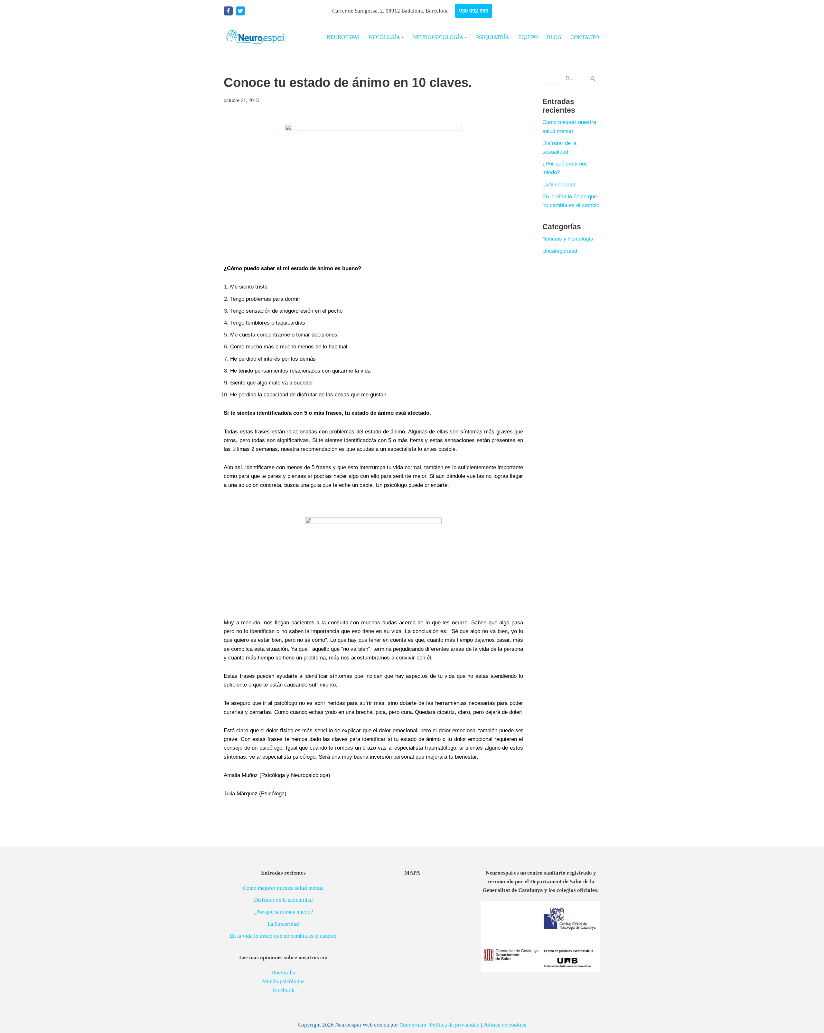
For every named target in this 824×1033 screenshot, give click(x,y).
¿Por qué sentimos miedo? (283, 912)
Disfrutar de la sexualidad (283, 900)
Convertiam (412, 1025)
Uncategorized (559, 251)
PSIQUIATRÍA (492, 37)
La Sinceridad (558, 185)
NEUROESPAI (343, 37)
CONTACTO (584, 37)
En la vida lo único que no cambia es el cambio (283, 936)
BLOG (554, 37)
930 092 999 (473, 11)
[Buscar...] (551, 78)
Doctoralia (283, 973)
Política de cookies (504, 1025)
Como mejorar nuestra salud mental (283, 888)
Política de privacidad (455, 1025)
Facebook (283, 990)
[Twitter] (240, 10)
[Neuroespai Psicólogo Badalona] (256, 37)
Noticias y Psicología (567, 239)
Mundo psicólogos (283, 981)
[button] (403, 37)
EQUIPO (528, 37)
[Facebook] (228, 10)
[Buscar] (593, 78)
